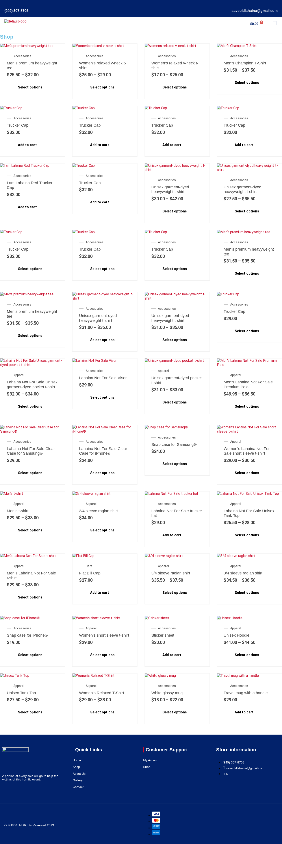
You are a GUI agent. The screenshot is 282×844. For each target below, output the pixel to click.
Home (77, 760)
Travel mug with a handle (246, 693)
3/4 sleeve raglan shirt (98, 511)
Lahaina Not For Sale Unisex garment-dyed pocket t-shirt (32, 384)
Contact (78, 787)
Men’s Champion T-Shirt (245, 63)
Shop (76, 767)
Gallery (78, 780)
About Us (79, 773)
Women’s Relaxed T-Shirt (101, 693)
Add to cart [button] (27, 145)
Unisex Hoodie (236, 635)
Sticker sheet (162, 635)
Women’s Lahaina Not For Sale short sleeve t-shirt (247, 451)
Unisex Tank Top (21, 693)
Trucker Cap (17, 125)
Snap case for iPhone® (27, 635)
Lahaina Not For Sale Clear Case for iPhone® (103, 451)
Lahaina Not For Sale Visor (103, 378)
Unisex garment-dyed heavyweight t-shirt (170, 189)
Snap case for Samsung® (174, 444)
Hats (89, 566)
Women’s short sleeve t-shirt (104, 635)
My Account (151, 760)
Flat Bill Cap (89, 573)
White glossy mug (167, 693)
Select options (30, 87)
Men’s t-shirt (17, 511)
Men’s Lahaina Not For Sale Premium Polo (248, 384)
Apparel (18, 375)
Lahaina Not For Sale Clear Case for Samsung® (31, 451)
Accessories (22, 56)
